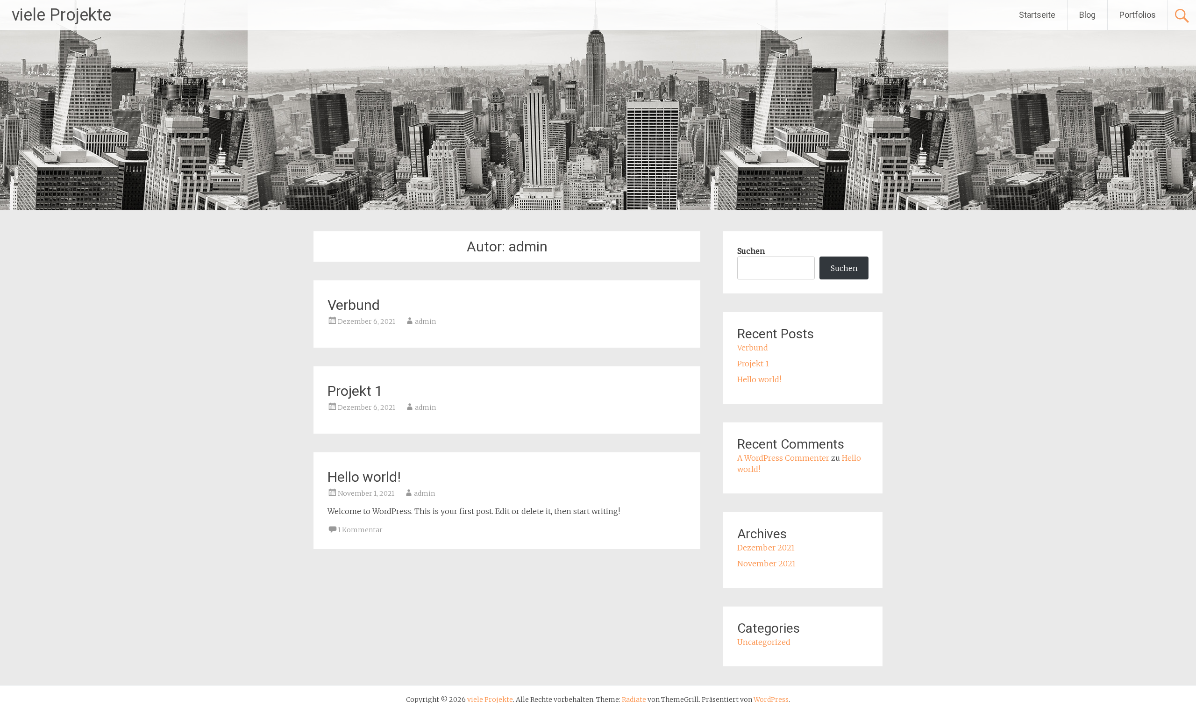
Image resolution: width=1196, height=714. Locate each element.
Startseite (1037, 15)
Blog (1087, 15)
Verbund (353, 305)
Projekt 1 (355, 391)
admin (425, 321)
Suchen (751, 251)
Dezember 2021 (766, 547)
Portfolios (1137, 15)
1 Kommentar (360, 530)
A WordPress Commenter (783, 458)
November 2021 (766, 563)
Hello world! (364, 477)
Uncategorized (763, 642)
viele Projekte (61, 15)
